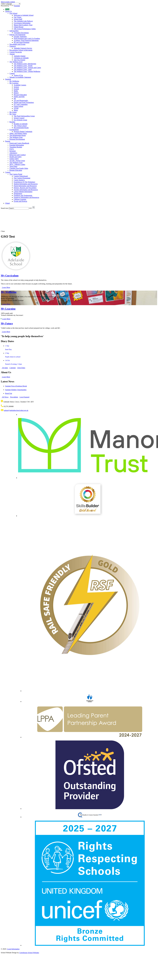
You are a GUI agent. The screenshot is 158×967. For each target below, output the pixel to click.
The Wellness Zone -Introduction (25, 64)
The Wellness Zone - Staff (22, 69)
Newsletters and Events (17, 44)
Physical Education (20, 95)
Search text (4, 208)
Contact (12, 73)
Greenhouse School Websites (29, 953)
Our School (13, 13)
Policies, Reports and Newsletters (25, 188)
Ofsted (7, 203)
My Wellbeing (14, 81)
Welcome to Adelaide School (23, 15)
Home (7, 9)
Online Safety (14, 159)
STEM (16, 108)
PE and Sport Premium (21, 42)
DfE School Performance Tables (25, 29)
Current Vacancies (15, 52)
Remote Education (15, 170)
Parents (7, 141)
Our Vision (17, 17)
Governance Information (22, 23)
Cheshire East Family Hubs (18, 168)
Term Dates (13, 166)
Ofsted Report (18, 27)
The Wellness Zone (16, 62)
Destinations (18, 193)
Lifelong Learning (20, 199)
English (16, 89)
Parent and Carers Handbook (19, 143)
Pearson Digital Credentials (23, 131)
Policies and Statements (17, 35)
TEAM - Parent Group (17, 161)
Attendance (13, 153)
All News (5, 397)
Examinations (14, 129)
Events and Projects (20, 201)
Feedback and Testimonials (23, 195)
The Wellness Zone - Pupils (23, 66)
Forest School (18, 106)
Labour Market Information (23, 192)
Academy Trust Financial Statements (26, 40)
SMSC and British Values (18, 133)
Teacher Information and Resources (26, 190)
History (16, 93)
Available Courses (20, 85)
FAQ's (11, 149)
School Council (19, 118)
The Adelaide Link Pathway (23, 21)
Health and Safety (15, 157)
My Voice (12, 114)
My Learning (13, 83)
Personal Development (17, 139)
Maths (16, 91)
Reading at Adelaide (21, 124)
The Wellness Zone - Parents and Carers (27, 67)
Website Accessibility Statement (20, 77)
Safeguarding (13, 31)
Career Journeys (19, 180)
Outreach (12, 46)
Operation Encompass (21, 33)
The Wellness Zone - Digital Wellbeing (27, 71)
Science (16, 87)
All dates (5, 368)
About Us (8, 11)
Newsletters (14, 397)
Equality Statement (20, 36)
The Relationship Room (17, 135)
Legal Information (13, 949)
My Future (13, 112)
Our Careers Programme (22, 178)
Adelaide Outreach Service (23, 48)
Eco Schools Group (20, 120)
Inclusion (12, 151)
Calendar (12, 368)
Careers (7, 172)
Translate (17, 6)
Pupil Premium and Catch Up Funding (27, 38)
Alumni (12, 54)
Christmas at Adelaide (21, 58)
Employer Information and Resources (26, 197)
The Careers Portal (15, 174)
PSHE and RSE (19, 97)
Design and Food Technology (24, 102)
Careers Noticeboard (21, 176)
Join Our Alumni (19, 60)
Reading (12, 122)
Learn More (6, 287)
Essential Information (16, 145)
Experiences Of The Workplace (24, 182)
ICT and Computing (21, 104)
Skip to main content (8, 2)
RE (15, 98)
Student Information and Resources (26, 184)
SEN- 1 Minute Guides (17, 164)
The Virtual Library (20, 126)
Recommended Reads (21, 128)
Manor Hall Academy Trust (23, 25)
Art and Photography (21, 100)
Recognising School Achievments (20, 50)
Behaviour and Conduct (17, 155)
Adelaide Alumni (19, 56)
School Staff (18, 19)
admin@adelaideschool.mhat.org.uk (16, 410)
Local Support (24, 397)
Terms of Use (18, 75)
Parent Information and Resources (25, 186)
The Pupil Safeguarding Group (24, 116)
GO (30, 208)
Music (16, 110)
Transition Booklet (15, 147)
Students (8, 79)
